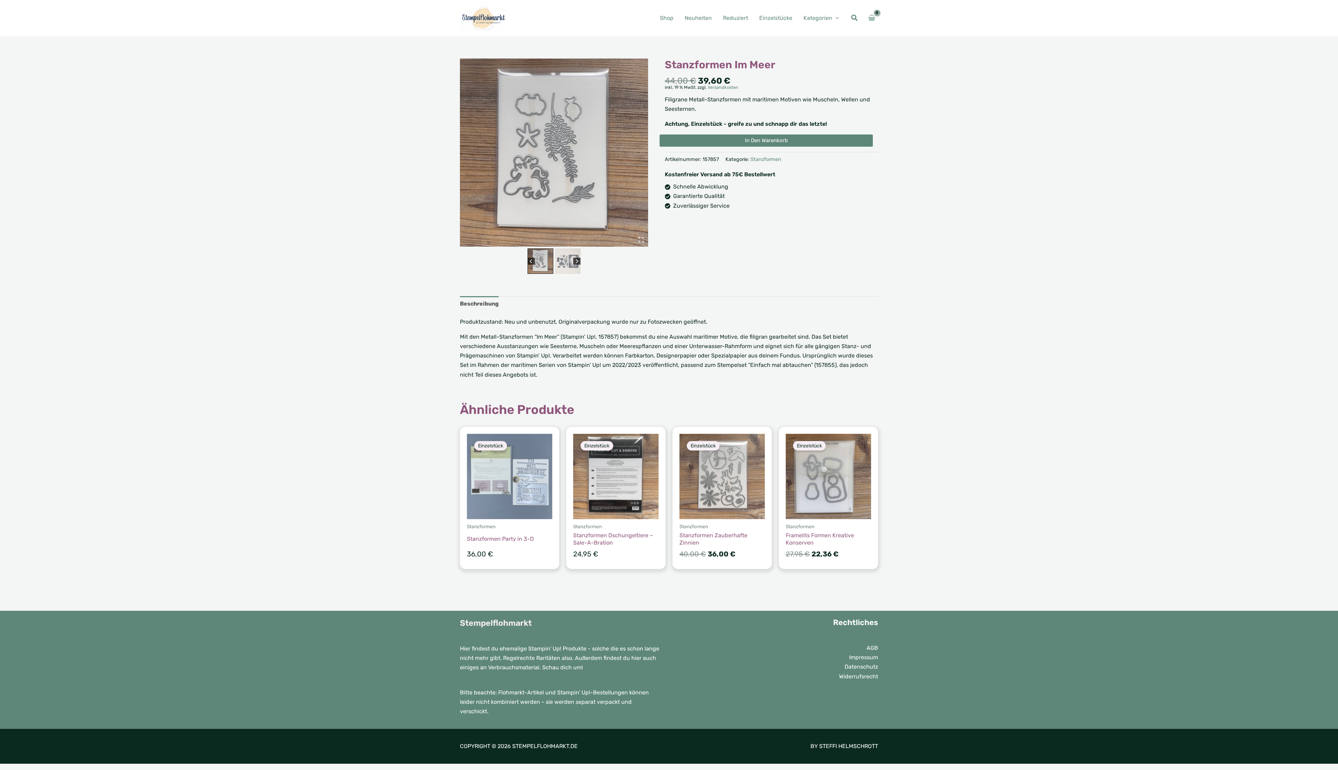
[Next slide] (576, 261)
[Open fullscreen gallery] (641, 239)
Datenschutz (861, 666)
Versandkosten (723, 87)
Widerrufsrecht (858, 676)
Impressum (863, 657)
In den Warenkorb (766, 140)
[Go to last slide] (531, 261)
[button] (835, 18)
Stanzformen (766, 159)
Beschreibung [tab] (479, 303)
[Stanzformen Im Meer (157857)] (554, 153)
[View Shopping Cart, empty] (871, 18)
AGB (872, 648)
